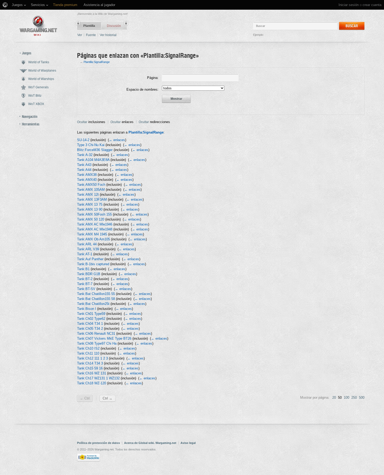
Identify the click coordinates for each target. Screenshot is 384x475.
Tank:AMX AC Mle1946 (94, 224)
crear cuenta (372, 5)
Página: (153, 78)
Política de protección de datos (98, 442)
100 (346, 397)
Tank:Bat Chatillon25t (93, 304)
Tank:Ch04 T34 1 (90, 324)
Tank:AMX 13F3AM (92, 199)
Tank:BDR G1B (88, 274)
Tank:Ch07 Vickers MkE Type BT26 (104, 338)
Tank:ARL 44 (87, 244)
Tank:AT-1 (84, 254)
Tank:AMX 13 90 (89, 209)
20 (334, 397)
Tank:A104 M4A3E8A (93, 160)
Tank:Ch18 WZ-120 (91, 383)
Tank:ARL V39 (88, 249)
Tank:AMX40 (87, 180)
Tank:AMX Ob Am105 (93, 239)
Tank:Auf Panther (90, 259)
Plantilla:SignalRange (97, 61)
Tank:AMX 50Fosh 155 (94, 214)
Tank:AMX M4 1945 (92, 234)
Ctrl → (107, 398)
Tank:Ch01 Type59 (91, 314)
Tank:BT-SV (86, 289)
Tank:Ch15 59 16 (90, 368)
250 (354, 397)
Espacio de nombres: (142, 89)
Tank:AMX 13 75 (89, 204)
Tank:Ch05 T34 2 (90, 329)
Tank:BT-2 (84, 279)
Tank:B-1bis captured (93, 264)
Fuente (91, 35)
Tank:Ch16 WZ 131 (91, 373)
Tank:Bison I (86, 309)
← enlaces (117, 140)
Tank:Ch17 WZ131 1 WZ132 (98, 378)
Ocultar (82, 122)
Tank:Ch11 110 (88, 353)
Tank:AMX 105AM (91, 190)
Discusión (114, 26)
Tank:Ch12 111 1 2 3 (92, 358)
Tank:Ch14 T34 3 (90, 363)
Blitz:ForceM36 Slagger (95, 150)
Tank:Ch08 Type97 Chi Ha (97, 343)
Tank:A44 (84, 170)
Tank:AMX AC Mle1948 (94, 229)
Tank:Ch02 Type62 (91, 319)
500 (361, 397)
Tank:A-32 (84, 155)
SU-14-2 (83, 140)
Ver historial (108, 35)
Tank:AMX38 (87, 175)
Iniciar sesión (349, 5)
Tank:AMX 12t (88, 194)
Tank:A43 (84, 165)
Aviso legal (188, 442)
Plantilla (89, 26)
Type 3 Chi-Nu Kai (90, 145)
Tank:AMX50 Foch (91, 185)
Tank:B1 (83, 269)
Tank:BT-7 (84, 284)
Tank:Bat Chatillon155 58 (96, 299)
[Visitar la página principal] (38, 26)
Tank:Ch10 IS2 (88, 348)
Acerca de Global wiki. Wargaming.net (150, 442)
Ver (79, 35)
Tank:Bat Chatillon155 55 (96, 294)
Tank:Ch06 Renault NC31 (96, 333)
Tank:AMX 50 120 (90, 219)
